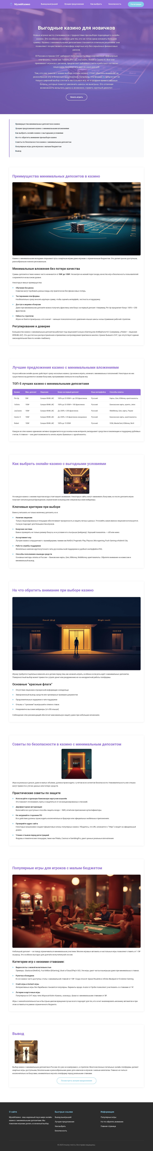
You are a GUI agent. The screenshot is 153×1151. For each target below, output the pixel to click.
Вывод (18, 151)
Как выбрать (96, 4)
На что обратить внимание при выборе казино (36, 137)
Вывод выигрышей (49, 4)
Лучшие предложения (74, 4)
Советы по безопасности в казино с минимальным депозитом (43, 142)
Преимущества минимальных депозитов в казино (37, 124)
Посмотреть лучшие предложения (76, 1081)
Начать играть (76, 97)
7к (103, 77)
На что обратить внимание (112, 1122)
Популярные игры (108, 1117)
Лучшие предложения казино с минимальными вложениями (42, 128)
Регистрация (136, 4)
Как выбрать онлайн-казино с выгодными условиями (39, 133)
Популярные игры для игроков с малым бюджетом (38, 146)
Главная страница (108, 1126)
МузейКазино (22, 4)
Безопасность (115, 4)
